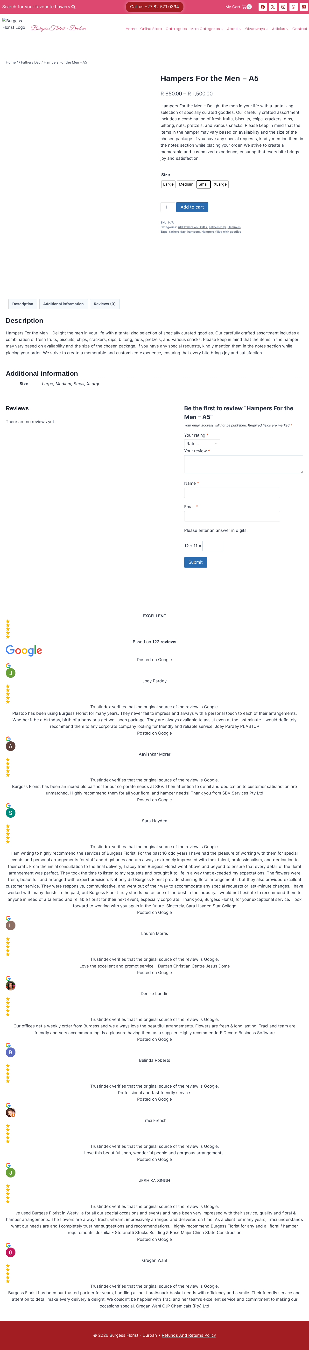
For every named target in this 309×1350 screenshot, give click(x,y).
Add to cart (192, 206)
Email (191, 506)
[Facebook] (263, 7)
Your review (197, 450)
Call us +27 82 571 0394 (154, 6)
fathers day (177, 231)
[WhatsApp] (293, 7)
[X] (273, 7)
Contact (299, 28)
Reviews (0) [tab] (105, 304)
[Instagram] (283, 7)
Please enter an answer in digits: (216, 530)
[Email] (304, 7)
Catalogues (176, 28)
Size (165, 174)
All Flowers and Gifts (192, 227)
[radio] (168, 184)
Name (191, 483)
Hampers (234, 227)
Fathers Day (217, 227)
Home (131, 28)
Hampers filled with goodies (221, 231)
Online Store (151, 28)
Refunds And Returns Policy (189, 1335)
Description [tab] (22, 304)
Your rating (196, 435)
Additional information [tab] (63, 304)
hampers (193, 231)
